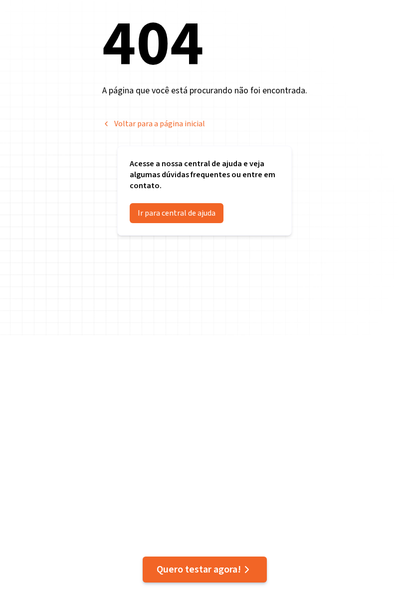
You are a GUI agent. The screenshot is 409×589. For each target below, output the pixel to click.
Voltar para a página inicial (159, 123)
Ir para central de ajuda (176, 213)
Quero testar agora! (199, 570)
